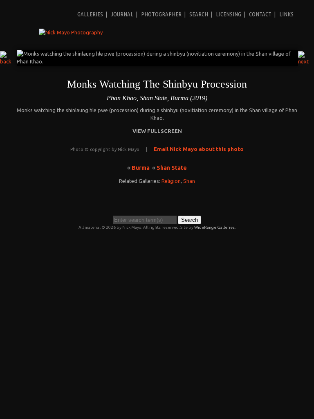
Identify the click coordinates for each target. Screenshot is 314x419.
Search (198, 14)
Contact (260, 14)
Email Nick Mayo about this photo (199, 149)
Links (286, 14)
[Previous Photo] (8, 61)
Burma (141, 167)
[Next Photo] (306, 61)
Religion (171, 181)
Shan (189, 181)
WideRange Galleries (214, 227)
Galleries (90, 14)
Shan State (172, 167)
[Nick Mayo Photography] (71, 32)
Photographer (161, 14)
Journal (122, 14)
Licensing (228, 14)
